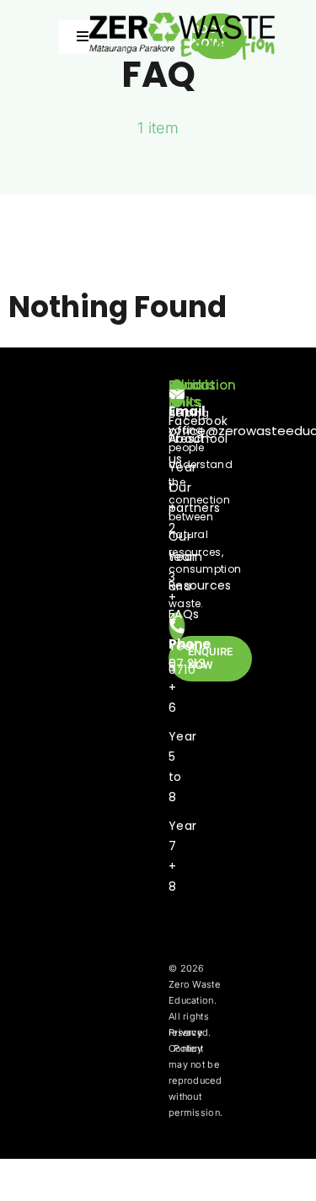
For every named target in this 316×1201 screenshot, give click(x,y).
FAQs (184, 614)
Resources (200, 585)
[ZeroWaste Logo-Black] (182, 20)
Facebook (198, 420)
